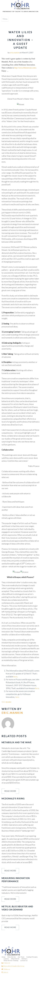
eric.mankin (14, 52)
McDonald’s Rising (13, 798)
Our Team (21, 957)
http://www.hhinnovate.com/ (25, 68)
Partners (24, 959)
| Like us (5, 972)
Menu (5, 19)
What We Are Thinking (11, 960)
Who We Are (11, 957)
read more (10, 791)
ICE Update (6, 702)
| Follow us (6, 969)
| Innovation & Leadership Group (13, 966)
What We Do (15, 959)
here (15, 676)
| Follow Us (6, 963)
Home (3, 957)
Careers (6, 959)
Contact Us (24, 960)
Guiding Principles (32, 957)
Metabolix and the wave (17, 742)
